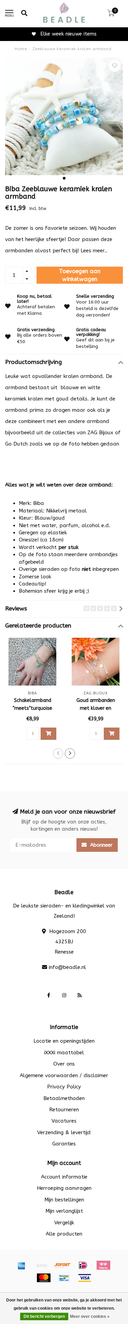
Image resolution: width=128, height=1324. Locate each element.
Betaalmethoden (64, 1098)
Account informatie (64, 1177)
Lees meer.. (94, 251)
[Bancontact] (64, 1278)
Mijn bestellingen (64, 1200)
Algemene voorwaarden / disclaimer (64, 1075)
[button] (64, 178)
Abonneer (100, 845)
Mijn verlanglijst (64, 1211)
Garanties (64, 1144)
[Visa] (84, 1278)
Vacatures (64, 1121)
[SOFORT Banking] (62, 1265)
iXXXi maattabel (64, 1053)
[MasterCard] (43, 1278)
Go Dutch (16, 444)
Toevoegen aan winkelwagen (79, 275)
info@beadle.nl (67, 967)
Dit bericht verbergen (44, 1316)
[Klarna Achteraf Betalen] (103, 1265)
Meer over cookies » (90, 1316)
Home (21, 49)
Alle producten (64, 1234)
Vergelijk (64, 1223)
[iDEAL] (82, 1265)
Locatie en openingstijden (64, 1041)
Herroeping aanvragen (64, 1188)
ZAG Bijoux (100, 432)
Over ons (64, 1064)
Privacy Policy (64, 1087)
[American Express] (21, 1265)
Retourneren (64, 1110)
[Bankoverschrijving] (42, 1265)
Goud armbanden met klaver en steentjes (95, 708)
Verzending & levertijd (64, 1132)
